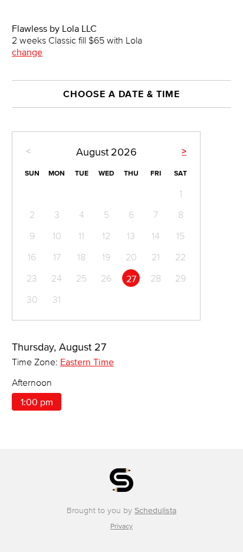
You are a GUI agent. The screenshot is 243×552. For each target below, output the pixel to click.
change (27, 52)
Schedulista (155, 510)
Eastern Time (87, 361)
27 (131, 278)
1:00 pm (37, 401)
